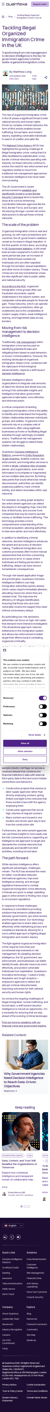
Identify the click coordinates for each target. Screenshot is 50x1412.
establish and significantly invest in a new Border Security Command (21, 194)
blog (10, 16)
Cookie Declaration (36, 1384)
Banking (6, 1272)
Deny (25, 759)
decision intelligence (13, 373)
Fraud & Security (35, 1297)
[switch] (43, 706)
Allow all (25, 743)
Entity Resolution (35, 455)
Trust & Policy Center (12, 1391)
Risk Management (35, 1272)
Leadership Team (10, 1318)
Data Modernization (36, 1259)
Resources (32, 1318)
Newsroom (7, 1324)
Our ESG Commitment (8, 1342)
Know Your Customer (37, 1291)
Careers (6, 1334)
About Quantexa (10, 1313)
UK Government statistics (18, 248)
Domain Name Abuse (37, 1397)
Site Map (31, 1334)
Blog (29, 1313)
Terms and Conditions (37, 1391)
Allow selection (25, 751)
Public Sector (8, 1288)
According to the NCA (14, 286)
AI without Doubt (10, 1267)
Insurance (7, 1278)
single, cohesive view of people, (29, 465)
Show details (34, 735)
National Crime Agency (19, 145)
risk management (26, 342)
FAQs (5, 1348)
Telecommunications (12, 1283)
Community (32, 1329)
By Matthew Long (20, 71)
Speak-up (31, 1340)
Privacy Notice (9, 1384)
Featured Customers (37, 1324)
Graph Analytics (10, 458)
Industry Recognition (12, 1329)
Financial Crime (34, 1278)
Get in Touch (8, 1294)
